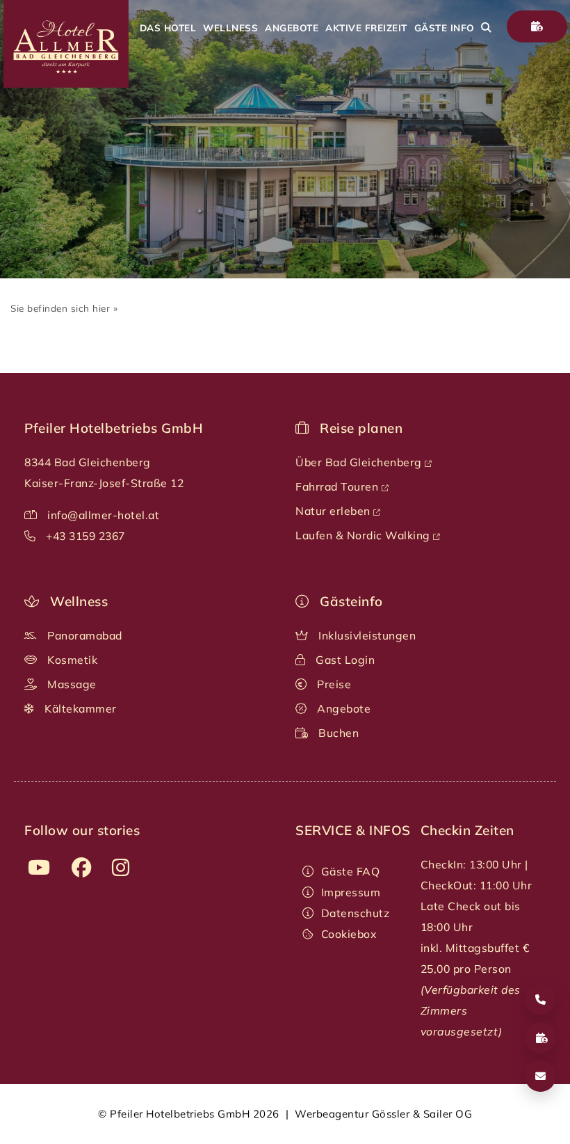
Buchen (337, 733)
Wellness (230, 27)
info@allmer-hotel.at (103, 515)
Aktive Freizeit (366, 27)
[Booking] (540, 1038)
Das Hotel (168, 27)
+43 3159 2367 (85, 536)
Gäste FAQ (350, 871)
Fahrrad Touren (338, 486)
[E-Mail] (540, 1076)
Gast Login (344, 660)
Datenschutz (355, 913)
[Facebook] (82, 867)
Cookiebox (348, 934)
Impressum (350, 892)
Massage (70, 684)
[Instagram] (121, 867)
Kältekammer (79, 708)
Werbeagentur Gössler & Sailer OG (383, 1113)
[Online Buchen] (537, 26)
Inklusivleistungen (366, 635)
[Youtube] (39, 867)
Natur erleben (334, 511)
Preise (333, 684)
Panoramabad (83, 635)
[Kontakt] (540, 999)
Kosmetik (71, 660)
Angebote (291, 27)
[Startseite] (64, 83)
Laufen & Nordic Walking (364, 535)
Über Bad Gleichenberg (360, 462)
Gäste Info (444, 27)
